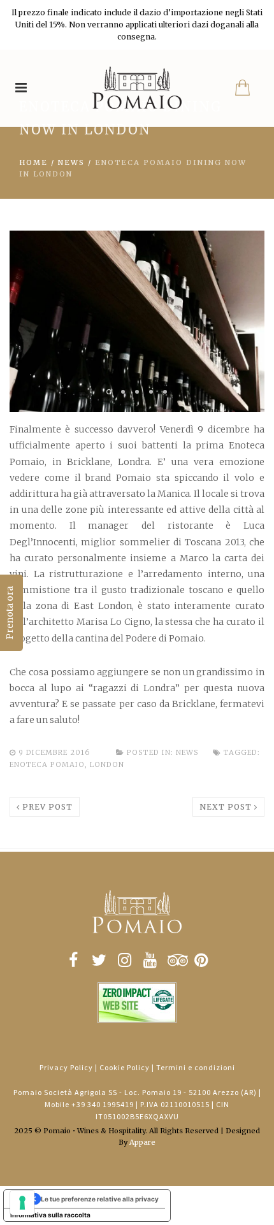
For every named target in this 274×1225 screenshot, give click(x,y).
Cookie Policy (124, 1067)
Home (33, 162)
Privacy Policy (66, 1067)
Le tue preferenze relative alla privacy (100, 1199)
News (71, 162)
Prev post (46, 807)
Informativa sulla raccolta (50, 1215)
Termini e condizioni (195, 1067)
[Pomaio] (137, 88)
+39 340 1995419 (102, 1104)
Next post (226, 807)
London (107, 764)
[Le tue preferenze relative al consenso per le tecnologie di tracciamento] (22, 1203)
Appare (142, 1142)
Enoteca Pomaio (47, 764)
